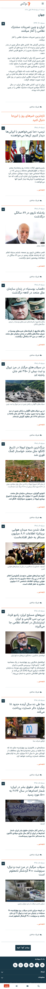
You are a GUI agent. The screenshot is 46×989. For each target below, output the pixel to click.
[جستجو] (38, 986)
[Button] (36, 107)
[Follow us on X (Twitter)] (37, 965)
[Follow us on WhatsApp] (20, 965)
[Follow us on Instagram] (26, 965)
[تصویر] (27, 986)
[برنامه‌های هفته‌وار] (16, 986)
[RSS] (15, 965)
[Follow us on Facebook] (42, 965)
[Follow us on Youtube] (31, 965)
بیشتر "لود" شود (23, 947)
